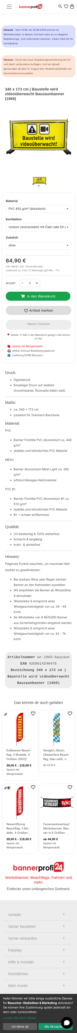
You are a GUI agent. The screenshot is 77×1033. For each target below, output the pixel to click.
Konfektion (14, 219)
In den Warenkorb (41, 296)
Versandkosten (34, 266)
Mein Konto (18, 986)
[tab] (38, 915)
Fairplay (15, 950)
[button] (10, 140)
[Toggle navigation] (9, 7)
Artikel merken (40, 310)
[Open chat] (67, 1023)
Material (12, 201)
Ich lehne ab (20, 1026)
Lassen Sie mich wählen (19, 1018)
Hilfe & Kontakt (21, 962)
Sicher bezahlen (22, 926)
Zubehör (12, 237)
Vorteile (14, 915)
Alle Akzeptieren (55, 1026)
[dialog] (38, 1013)
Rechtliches (18, 974)
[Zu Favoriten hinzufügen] (33, 713)
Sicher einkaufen (22, 938)
